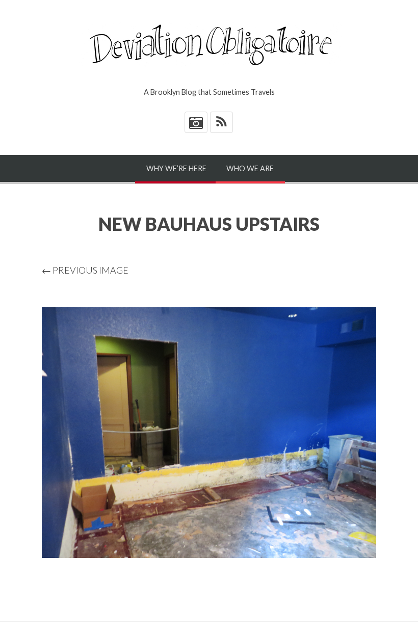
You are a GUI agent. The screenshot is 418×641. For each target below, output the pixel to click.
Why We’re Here (176, 168)
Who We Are (250, 168)
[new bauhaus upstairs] (209, 432)
